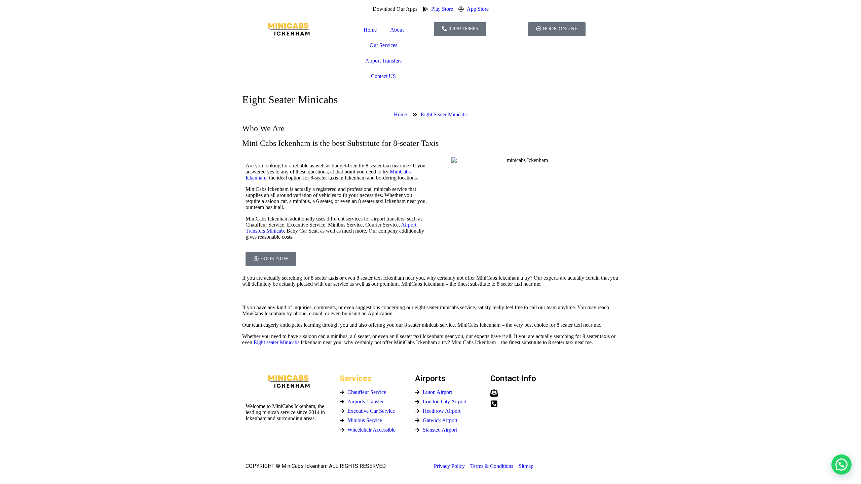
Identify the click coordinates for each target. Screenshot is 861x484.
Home (370, 30)
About (397, 30)
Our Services (383, 45)
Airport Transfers (383, 61)
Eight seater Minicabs (276, 342)
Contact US (383, 76)
